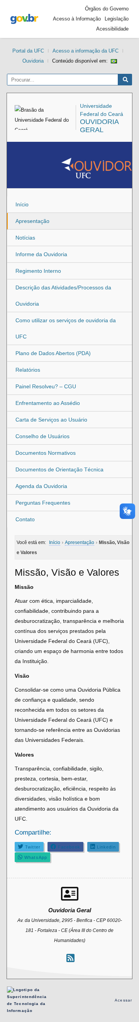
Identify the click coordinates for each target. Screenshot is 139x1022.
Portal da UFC (28, 51)
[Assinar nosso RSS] (70, 958)
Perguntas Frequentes (42, 503)
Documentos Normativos (45, 453)
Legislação (117, 19)
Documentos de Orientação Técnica (59, 469)
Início (22, 204)
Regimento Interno (38, 271)
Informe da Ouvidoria (41, 254)
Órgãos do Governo (107, 9)
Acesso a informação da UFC (86, 51)
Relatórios (27, 370)
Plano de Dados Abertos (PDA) (53, 353)
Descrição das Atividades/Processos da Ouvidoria (63, 295)
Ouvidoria (33, 61)
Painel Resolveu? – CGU (45, 386)
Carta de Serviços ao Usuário (51, 420)
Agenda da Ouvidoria (41, 486)
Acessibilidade (112, 29)
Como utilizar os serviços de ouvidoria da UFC (65, 328)
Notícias (25, 238)
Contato (25, 519)
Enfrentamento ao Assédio (47, 403)
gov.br (24, 19)
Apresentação (32, 221)
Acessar (123, 1000)
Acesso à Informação (77, 19)
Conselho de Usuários (42, 436)
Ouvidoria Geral (99, 126)
